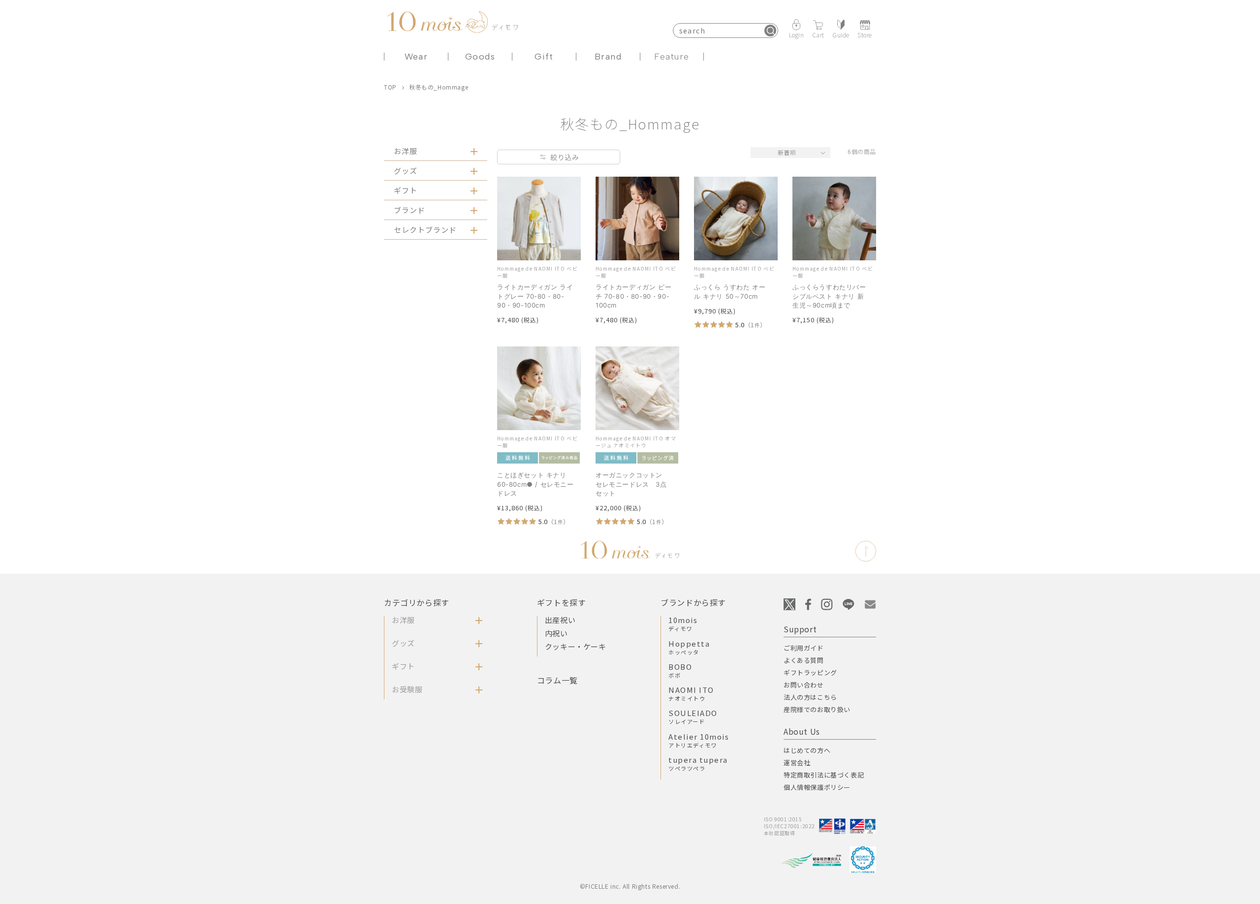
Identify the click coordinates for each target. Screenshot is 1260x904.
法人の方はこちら (810, 697)
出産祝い (560, 620)
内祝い (556, 633)
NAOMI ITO (691, 693)
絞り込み (564, 157)
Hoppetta (689, 647)
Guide (841, 34)
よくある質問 (804, 660)
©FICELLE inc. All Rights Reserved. (630, 886)
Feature (671, 57)
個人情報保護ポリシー (817, 787)
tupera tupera (698, 763)
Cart (818, 34)
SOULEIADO (693, 716)
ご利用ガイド (804, 648)
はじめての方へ (807, 750)
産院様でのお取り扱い (817, 709)
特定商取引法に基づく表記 (824, 774)
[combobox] (725, 30)
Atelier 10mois (698, 740)
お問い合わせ (804, 684)
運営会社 (797, 762)
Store (864, 34)
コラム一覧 (557, 680)
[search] (770, 30)
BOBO (680, 670)
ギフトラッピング (810, 672)
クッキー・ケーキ (575, 646)
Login (796, 34)
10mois (682, 623)
